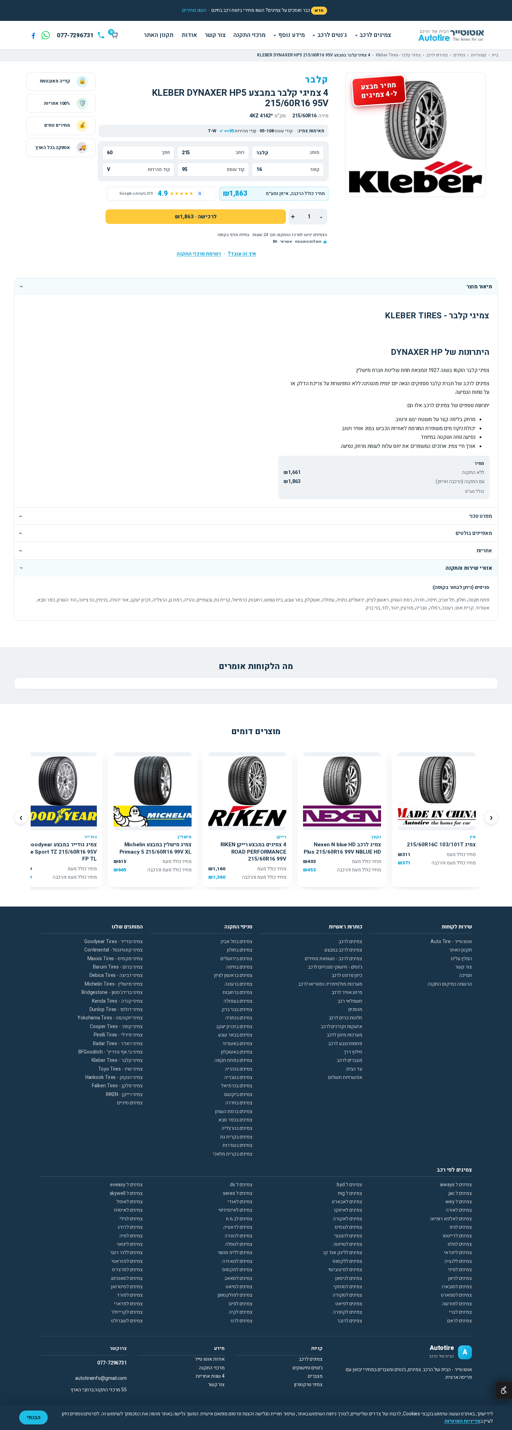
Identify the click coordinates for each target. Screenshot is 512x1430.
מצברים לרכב (349, 1060)
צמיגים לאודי (240, 1201)
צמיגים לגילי (131, 1218)
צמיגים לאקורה (347, 1218)
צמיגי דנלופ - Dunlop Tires (116, 1009)
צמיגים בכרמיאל (237, 1085)
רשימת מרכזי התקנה (199, 254)
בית (495, 55)
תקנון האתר (158, 35)
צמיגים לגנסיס (348, 1227)
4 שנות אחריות (210, 1376)
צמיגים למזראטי (127, 1261)
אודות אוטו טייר (210, 1359)
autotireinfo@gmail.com (101, 1378)
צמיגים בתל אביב (236, 941)
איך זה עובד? (242, 254)
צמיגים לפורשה (457, 1303)
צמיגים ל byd (349, 1184)
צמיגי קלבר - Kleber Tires (398, 55)
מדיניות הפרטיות (462, 1421)
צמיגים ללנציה (458, 1261)
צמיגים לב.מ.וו (239, 1218)
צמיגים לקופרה (347, 1312)
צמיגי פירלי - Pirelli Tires (118, 1035)
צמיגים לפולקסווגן (235, 1295)
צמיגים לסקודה (347, 1295)
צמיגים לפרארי (128, 1303)
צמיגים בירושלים (236, 958)
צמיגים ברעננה (239, 984)
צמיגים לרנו (242, 1320)
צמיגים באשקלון (237, 1052)
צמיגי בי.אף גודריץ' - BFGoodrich (110, 1052)
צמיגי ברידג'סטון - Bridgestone (112, 992)
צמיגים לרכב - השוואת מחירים (333, 958)
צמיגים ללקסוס (347, 1261)
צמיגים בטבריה (238, 1077)
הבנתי (33, 1417)
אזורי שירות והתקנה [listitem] (468, 568)
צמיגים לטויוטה (347, 1244)
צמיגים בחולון (240, 950)
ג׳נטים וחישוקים (308, 1367)
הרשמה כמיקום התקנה (450, 984)
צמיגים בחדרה (239, 1102)
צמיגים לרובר (349, 1320)
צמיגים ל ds (241, 1184)
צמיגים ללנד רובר (126, 1252)
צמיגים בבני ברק (237, 1009)
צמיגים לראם (459, 1320)
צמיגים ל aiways (456, 1184)
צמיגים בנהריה (239, 1069)
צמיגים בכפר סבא (235, 1120)
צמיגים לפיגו (240, 1303)
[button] (194, 10)
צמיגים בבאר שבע (235, 1035)
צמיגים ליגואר (129, 1244)
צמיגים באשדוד (237, 1043)
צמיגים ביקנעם (238, 1094)
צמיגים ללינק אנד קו (342, 1252)
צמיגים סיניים (130, 1102)
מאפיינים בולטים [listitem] (474, 533)
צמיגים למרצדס (127, 1269)
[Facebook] (33, 35)
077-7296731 (112, 1363)
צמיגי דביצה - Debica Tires (116, 975)
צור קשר (215, 35)
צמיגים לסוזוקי (347, 1286)
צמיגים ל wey (458, 1201)
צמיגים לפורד (130, 1295)
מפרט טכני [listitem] (480, 516)
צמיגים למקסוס (237, 1269)
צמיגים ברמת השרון (234, 1111)
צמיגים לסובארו (457, 1286)
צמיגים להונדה (239, 1235)
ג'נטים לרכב (332, 35)
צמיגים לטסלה (239, 1244)
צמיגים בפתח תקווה (234, 1060)
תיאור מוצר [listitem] (479, 286)
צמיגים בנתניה (239, 1017)
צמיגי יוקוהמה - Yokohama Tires (110, 1017)
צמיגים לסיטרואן (127, 1286)
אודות (189, 35)
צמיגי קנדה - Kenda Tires (117, 1001)
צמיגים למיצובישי (345, 1269)
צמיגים (459, 55)
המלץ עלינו (461, 958)
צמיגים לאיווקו (348, 1210)
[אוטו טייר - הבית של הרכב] (451, 35)
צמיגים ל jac (460, 1193)
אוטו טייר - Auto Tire (451, 941)
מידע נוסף (291, 35)
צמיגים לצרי (460, 1312)
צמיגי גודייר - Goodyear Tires (113, 941)
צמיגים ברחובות (238, 992)
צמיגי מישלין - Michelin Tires (114, 984)
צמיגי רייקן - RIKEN (124, 1094)
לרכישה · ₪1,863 (196, 216)
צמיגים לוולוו (460, 1244)
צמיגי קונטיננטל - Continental (113, 950)
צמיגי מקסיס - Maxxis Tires (115, 958)
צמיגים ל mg (350, 1193)
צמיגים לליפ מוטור (235, 1252)
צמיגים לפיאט (348, 1303)
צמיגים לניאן (460, 1278)
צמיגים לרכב (375, 35)
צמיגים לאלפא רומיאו (451, 1218)
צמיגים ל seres (238, 1193)
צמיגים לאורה (459, 1210)
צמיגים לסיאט (239, 1286)
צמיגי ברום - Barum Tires (118, 967)
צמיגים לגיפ (460, 1227)
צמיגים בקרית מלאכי (233, 1154)
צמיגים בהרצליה (237, 1128)
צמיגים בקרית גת (236, 1137)
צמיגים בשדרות (238, 1145)
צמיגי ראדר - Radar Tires (118, 1043)
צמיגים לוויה (131, 1235)
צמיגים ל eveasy (126, 1184)
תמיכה (465, 975)
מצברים (315, 1376)
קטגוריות (478, 55)
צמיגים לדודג (130, 1227)
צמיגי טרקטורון (308, 1384)
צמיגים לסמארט (456, 1295)
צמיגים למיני (460, 1269)
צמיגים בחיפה (239, 967)
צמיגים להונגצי (348, 1235)
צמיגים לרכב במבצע (343, 950)
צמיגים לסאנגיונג (127, 1278)
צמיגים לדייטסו (457, 1235)
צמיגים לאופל (129, 1201)
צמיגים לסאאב (238, 1278)
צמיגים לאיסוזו (128, 1210)
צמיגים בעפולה (238, 1001)
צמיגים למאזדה (237, 1261)
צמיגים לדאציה (238, 1227)
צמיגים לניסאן (348, 1278)
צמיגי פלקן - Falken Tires (117, 1085)
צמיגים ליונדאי (458, 1252)
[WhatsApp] (46, 35)
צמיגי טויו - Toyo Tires (120, 1069)
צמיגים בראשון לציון (233, 975)
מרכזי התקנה (249, 35)
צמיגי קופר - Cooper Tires (116, 1026)
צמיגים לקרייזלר (127, 1312)
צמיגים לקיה (241, 1312)
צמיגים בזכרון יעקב (234, 1026)
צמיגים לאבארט (347, 1201)
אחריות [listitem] (484, 550)
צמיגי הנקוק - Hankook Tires (114, 1077)
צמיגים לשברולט (127, 1320)
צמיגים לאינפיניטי (235, 1210)
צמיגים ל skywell (126, 1193)
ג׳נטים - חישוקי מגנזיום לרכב (335, 967)
